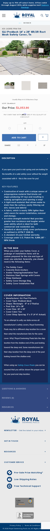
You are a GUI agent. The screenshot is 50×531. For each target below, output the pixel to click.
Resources (8, 407)
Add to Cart (19, 138)
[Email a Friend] (19, 145)
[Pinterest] (27, 145)
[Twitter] (44, 145)
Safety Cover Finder (26, 365)
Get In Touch (11, 441)
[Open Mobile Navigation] (4, 15)
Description (8, 158)
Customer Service (14, 462)
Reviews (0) (8, 398)
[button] (4, 62)
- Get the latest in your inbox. (24, 430)
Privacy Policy (15, 525)
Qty (25, 123)
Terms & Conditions (32, 525)
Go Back (27, 23)
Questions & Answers (14, 389)
